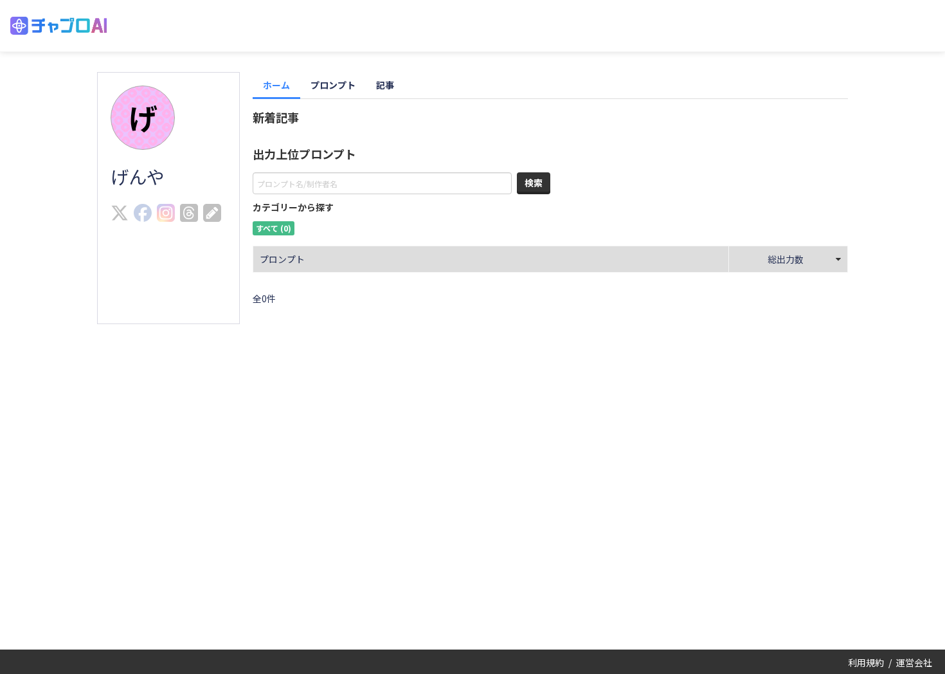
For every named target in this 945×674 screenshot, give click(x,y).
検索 (534, 182)
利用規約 (866, 662)
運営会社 (914, 662)
